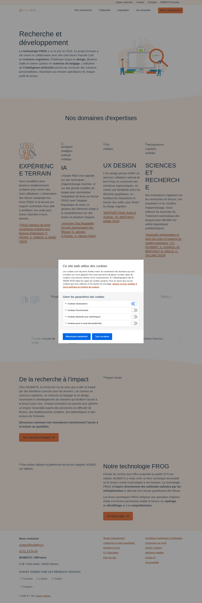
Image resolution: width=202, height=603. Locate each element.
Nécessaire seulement (77, 336)
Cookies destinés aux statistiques (83, 317)
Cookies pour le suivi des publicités (84, 323)
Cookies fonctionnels (77, 310)
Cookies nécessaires (77, 303)
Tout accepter (102, 336)
